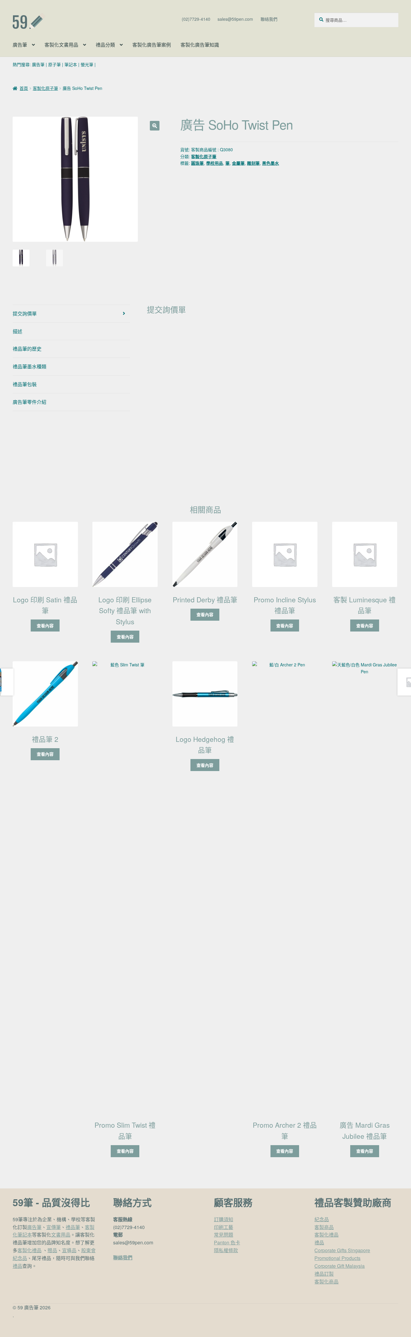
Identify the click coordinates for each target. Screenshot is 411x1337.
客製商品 (324, 1227)
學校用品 (214, 163)
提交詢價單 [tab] (25, 313)
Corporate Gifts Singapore (342, 1250)
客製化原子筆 (45, 88)
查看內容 (45, 625)
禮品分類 (105, 44)
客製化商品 (326, 1281)
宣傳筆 (53, 1227)
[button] (154, 126)
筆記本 (70, 64)
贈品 (52, 1250)
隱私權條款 (226, 1250)
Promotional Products (337, 1258)
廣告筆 (20, 44)
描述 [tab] (17, 331)
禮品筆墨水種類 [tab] (29, 366)
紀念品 (321, 1219)
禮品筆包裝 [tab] (25, 384)
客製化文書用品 (61, 44)
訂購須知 (223, 1219)
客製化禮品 (29, 1250)
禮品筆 (73, 1227)
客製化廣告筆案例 (151, 44)
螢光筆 (87, 64)
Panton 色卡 (227, 1242)
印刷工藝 (223, 1227)
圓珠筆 (197, 163)
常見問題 (223, 1234)
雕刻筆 (253, 163)
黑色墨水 (270, 163)
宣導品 (69, 1250)
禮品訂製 (324, 1273)
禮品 (17, 1265)
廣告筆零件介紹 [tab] (29, 401)
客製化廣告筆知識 (200, 44)
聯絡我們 (269, 19)
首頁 (24, 88)
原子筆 (54, 64)
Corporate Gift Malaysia (339, 1265)
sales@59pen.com (235, 19)
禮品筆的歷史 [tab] (27, 348)
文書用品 (60, 1234)
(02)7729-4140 (196, 19)
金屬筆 (238, 163)
